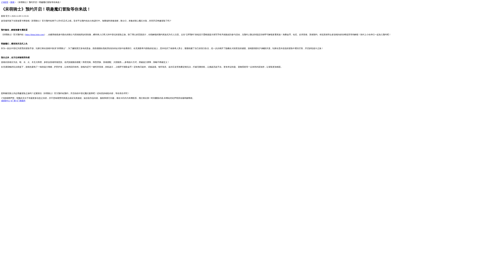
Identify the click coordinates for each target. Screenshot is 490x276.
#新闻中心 (5, 101)
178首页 (4, 2)
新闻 (12, 2)
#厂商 (13, 101)
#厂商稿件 (21, 101)
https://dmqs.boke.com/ (35, 34)
